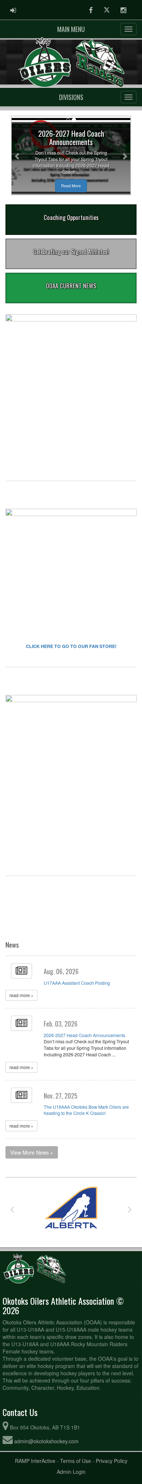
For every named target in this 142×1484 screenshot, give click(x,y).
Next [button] (130, 1209)
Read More (71, 185)
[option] (65, 1209)
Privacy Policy (111, 1460)
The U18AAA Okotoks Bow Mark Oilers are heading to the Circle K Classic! (86, 1110)
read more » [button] (21, 995)
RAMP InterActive (35, 1460)
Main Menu (71, 29)
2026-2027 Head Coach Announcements (84, 1035)
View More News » (31, 1152)
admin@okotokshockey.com (46, 1441)
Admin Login (71, 1471)
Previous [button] (12, 1209)
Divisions (71, 97)
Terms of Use (75, 1460)
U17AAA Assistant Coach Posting (77, 983)
